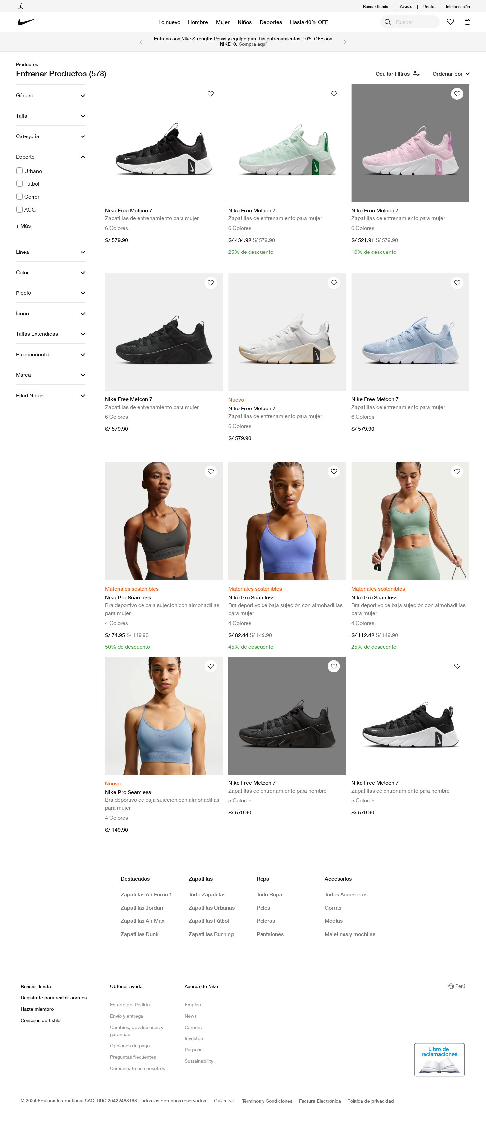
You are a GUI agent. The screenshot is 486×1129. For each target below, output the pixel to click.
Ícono (22, 313)
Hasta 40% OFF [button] (309, 22)
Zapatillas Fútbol (209, 920)
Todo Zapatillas (207, 894)
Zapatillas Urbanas (212, 907)
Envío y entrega (126, 1016)
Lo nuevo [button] (169, 22)
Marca (23, 375)
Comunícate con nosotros (137, 1068)
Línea (22, 252)
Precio (23, 293)
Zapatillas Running (211, 934)
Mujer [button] (223, 22)
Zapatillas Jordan (142, 907)
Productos (27, 64)
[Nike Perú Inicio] (27, 22)
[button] (458, 6)
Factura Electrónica (320, 1101)
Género (24, 95)
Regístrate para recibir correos (54, 997)
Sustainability (199, 1061)
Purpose (194, 1049)
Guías (220, 1100)
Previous (141, 42)
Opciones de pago (130, 1045)
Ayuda (406, 6)
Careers (193, 1027)
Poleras (266, 920)
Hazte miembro (37, 1009)
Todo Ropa (269, 894)
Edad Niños (29, 395)
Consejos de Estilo (40, 1020)
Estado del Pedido (130, 1004)
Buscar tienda (375, 6)
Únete (428, 6)
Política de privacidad (370, 1101)
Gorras (333, 907)
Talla (21, 116)
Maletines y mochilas (350, 934)
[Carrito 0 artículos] (467, 21)
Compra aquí (252, 44)
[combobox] (410, 21)
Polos (263, 907)
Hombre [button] (198, 22)
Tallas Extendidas (37, 334)
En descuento (32, 354)
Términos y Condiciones (267, 1101)
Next (345, 42)
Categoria (27, 136)
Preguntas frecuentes (133, 1057)
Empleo (193, 1004)
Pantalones (270, 934)
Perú (460, 986)
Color (22, 272)
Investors (194, 1038)
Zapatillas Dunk (140, 934)
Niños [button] (245, 22)
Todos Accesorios (346, 894)
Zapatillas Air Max (143, 920)
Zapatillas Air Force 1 (146, 894)
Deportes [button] (271, 22)
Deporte (25, 157)
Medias (334, 920)
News (191, 1016)
